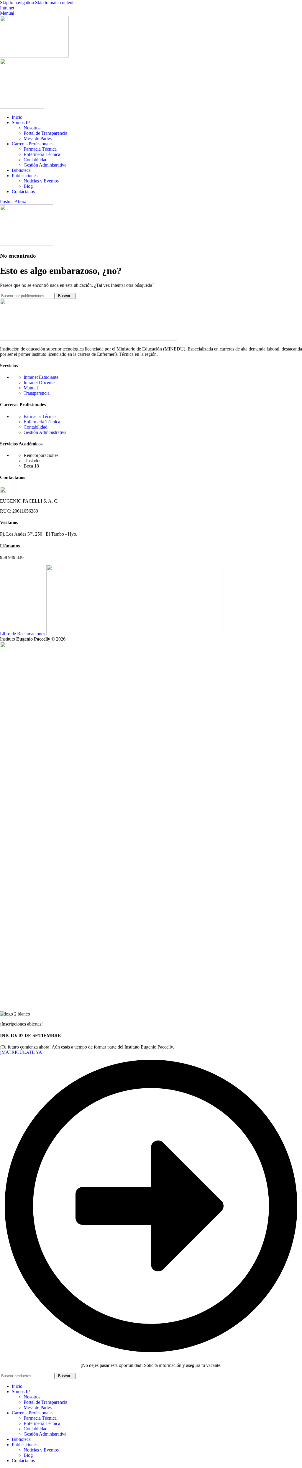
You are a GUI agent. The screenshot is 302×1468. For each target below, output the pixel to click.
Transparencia (37, 393)
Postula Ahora (13, 201)
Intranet (7, 7)
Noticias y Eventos (41, 180)
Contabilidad (35, 159)
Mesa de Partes (38, 138)
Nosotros (32, 127)
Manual (7, 13)
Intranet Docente (39, 382)
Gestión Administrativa (45, 164)
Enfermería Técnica (42, 154)
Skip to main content (54, 2)
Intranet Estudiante (41, 377)
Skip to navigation (17, 2)
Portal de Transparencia (45, 133)
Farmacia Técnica (40, 149)
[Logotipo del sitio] (34, 55)
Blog (28, 186)
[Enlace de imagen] (88, 338)
